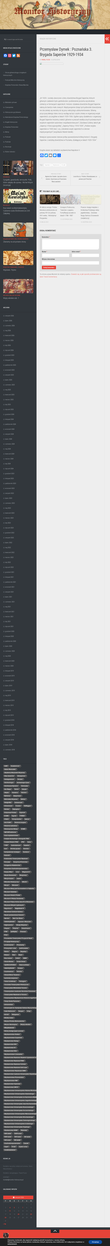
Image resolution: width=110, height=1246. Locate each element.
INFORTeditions (10, 832)
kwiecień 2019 (9, 700)
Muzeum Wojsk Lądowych (14, 905)
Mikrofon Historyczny (12, 882)
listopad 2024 (9, 419)
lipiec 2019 (8, 686)
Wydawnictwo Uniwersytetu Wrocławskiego (19, 1117)
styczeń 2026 (9, 350)
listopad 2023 (9, 478)
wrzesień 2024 (9, 429)
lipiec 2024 (8, 439)
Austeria (15, 792)
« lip (4, 1224)
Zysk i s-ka (23, 1147)
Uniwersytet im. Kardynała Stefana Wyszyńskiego (21, 1008)
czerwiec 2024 (10, 444)
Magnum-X (26, 872)
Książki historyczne (48, 39)
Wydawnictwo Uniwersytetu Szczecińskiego (19, 1110)
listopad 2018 (9, 725)
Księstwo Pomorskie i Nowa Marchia (16, 85)
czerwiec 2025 (10, 385)
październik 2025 (10, 365)
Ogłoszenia (9, 925)
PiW (6, 932)
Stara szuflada (24, 965)
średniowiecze (10, 1150)
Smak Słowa (21, 961)
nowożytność (10, 922)
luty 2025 (8, 404)
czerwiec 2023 (10, 503)
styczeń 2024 (9, 469)
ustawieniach (12, 1244)
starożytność (9, 968)
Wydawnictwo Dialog (11, 1041)
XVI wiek (18, 1137)
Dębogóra (16, 809)
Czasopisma (9, 107)
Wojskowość (56, 165)
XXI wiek (8, 1140)
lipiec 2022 (8, 543)
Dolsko (7, 809)
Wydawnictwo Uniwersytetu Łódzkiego (19, 1124)
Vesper (21, 1011)
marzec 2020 (9, 666)
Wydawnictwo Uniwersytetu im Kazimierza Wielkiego (22, 1097)
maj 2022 (8, 547)
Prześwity (20, 945)
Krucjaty (7, 862)
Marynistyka (9, 878)
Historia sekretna (11, 826)
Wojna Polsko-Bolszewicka (14, 1021)
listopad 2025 (9, 360)
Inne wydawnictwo (11, 835)
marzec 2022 (9, 557)
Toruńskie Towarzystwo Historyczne (16, 984)
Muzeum (15, 885)
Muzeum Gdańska (10, 892)
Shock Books (9, 961)
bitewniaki (18, 802)
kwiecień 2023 (9, 513)
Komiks (26, 849)
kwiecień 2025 (9, 395)
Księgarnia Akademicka (12, 865)
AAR (6, 766)
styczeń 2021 (9, 626)
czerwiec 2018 (10, 750)
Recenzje (8, 147)
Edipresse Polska (10, 812)
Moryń (7, 885)
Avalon (23, 792)
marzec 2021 (9, 617)
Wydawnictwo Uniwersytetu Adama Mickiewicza (22, 1090)
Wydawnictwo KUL (11, 1051)
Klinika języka (15, 849)
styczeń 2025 (9, 409)
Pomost (23, 932)
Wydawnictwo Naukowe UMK (15, 1071)
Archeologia (9, 782)
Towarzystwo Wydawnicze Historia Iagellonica (21, 998)
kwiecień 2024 (9, 454)
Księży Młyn (9, 872)
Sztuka (19, 971)
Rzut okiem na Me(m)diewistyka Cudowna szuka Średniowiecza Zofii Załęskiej (16, 211)
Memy (7, 132)
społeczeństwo (10, 965)
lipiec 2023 (8, 498)
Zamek (26, 1143)
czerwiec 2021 (10, 602)
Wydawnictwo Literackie (13, 1054)
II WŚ (23, 829)
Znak (14, 1147)
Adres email (76, 251)
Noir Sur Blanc (18, 918)
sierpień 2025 (9, 375)
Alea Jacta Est (9, 776)
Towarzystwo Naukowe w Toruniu (16, 994)
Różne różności (10, 152)
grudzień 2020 (9, 631)
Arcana (20, 779)
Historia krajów (20, 822)
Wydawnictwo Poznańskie (14, 1077)
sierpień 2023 (9, 493)
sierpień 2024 (9, 434)
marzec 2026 (9, 340)
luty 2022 (8, 562)
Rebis (7, 951)
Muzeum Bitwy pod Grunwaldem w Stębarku (19, 888)
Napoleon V (48, 165)
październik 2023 (10, 483)
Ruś (14, 955)
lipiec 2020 (8, 646)
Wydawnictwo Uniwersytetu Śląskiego (17, 1127)
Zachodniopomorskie (12, 1143)
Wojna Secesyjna (11, 1024)
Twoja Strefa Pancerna (12, 1001)
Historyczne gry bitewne (13, 112)
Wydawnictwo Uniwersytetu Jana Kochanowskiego (21, 1104)
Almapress (21, 776)
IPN (23, 842)
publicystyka (24, 948)
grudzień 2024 (9, 414)
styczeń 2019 (9, 715)
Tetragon (22, 981)
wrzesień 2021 (9, 587)
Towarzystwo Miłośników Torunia (16, 988)
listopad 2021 (9, 577)
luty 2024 (8, 464)
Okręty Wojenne (21, 925)
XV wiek (27, 1137)
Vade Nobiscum (10, 1011)
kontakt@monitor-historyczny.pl (13, 1180)
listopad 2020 (9, 636)
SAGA (18, 958)
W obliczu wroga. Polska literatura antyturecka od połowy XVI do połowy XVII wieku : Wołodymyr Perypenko (48, 212)
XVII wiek (8, 1137)
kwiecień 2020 (9, 661)
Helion (27, 819)
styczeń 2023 (9, 528)
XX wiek (63, 165)
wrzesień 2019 (9, 676)
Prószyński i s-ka (10, 948)
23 (31, 1214)
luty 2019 (8, 710)
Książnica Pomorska (20, 862)
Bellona (7, 796)
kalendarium (15, 845)
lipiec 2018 (8, 745)
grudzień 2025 (9, 355)
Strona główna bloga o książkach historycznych (14, 74)
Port (6, 935)
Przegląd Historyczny (12, 941)
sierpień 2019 (9, 681)
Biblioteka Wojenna (11, 799)
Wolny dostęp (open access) (14, 1031)
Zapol (6, 1147)
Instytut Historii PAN (11, 842)
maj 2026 (8, 330)
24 (5, 1218)
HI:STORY (8, 822)
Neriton (7, 918)
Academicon (15, 766)
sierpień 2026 (9, 316)
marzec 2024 (9, 459)
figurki (14, 816)
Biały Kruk (17, 796)
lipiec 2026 (8, 321)
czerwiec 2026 (10, 326)
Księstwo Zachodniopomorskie (16, 868)
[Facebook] (5, 31)
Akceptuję (95, 1242)
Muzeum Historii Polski (12, 895)
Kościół (7, 855)
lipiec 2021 (8, 597)
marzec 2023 (9, 518)
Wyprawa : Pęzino (9, 270)
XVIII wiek (18, 1134)
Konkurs (26, 852)
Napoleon (8, 908)
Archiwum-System (11, 786)
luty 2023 (8, 523)
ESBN (6, 816)
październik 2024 (10, 424)
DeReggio (27, 806)
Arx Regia (8, 789)
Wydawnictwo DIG (11, 1044)
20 (18, 1214)
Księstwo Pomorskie (11, 127)
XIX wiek (8, 1134)
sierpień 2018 (9, 740)
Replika (23, 951)
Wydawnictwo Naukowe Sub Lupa (16, 1067)
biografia (8, 802)
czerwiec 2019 (10, 691)
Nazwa (44, 251)
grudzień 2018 (9, 720)
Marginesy (23, 875)
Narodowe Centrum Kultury (14, 912)
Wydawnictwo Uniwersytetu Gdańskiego (19, 1094)
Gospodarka (16, 819)
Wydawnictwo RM (11, 1081)
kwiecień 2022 (9, 552)
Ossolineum (26, 928)
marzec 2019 (9, 705)
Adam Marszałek (10, 769)
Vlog (28, 1011)
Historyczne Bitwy (11, 829)
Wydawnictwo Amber (12, 1034)
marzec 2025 (9, 400)
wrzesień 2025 (9, 370)
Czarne (18, 806)
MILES (24, 882)
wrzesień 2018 (9, 735)
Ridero (7, 955)
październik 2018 (10, 730)
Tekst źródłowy (10, 981)
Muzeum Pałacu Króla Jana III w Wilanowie (19, 902)
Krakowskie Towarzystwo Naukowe (16, 859)
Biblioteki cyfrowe (11, 102)
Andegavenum (9, 779)
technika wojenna (11, 978)
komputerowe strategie (12, 852)
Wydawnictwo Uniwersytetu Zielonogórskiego (20, 1120)
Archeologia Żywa (23, 782)
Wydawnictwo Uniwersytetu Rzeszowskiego (19, 1107)
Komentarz (46, 237)
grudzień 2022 (9, 533)
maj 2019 (8, 695)
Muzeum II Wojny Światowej (14, 898)
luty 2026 (8, 345)
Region (14, 951)
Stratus (20, 968)
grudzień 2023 (9, 474)
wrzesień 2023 (9, 488)
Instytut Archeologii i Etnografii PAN (17, 839)
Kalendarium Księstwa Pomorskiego (16, 117)
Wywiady (24, 1130)
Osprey (15, 928)
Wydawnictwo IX (10, 1048)
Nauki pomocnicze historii (14, 915)
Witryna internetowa (48, 259)
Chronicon (8, 806)
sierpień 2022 (9, 538)
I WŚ (6, 845)
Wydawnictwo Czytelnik (13, 1038)
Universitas (9, 1004)
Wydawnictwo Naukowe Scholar (15, 1064)
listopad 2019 (9, 671)
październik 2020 (10, 641)
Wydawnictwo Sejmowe (12, 1084)
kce (6, 849)
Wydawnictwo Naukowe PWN (14, 1061)
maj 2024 (8, 449)
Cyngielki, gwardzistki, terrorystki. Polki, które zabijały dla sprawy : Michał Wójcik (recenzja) (18, 182)
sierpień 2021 (9, 592)
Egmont (22, 812)
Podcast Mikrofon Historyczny (14, 80)
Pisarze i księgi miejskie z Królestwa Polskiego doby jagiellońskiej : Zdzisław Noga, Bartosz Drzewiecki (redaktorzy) (90, 212)
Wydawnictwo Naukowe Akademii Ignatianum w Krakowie (24, 1057)
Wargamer (15, 1014)
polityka (14, 932)
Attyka (7, 792)
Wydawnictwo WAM (11, 1130)
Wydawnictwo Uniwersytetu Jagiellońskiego (21, 1100)
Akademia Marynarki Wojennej (15, 773)
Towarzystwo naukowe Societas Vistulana (20, 991)
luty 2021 (8, 621)
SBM (25, 958)
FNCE (7, 819)
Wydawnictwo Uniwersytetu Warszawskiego (21, 1114)
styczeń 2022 (9, 567)
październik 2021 (10, 582)
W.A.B (6, 1014)
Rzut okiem (8, 958)
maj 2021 (8, 607)
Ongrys (7, 928)
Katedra (26, 845)
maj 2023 (8, 508)
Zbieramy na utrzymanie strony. (14, 242)
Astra (16, 789)
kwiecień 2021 (9, 612)
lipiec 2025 (8, 380)
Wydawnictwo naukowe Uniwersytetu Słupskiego (21, 1074)
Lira (17, 872)
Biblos (23, 799)
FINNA (22, 816)
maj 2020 (8, 656)
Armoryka (24, 786)
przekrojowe (9, 945)
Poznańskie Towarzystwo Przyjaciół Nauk (18, 938)
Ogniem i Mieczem (24, 922)
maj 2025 (8, 390)
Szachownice (9, 971)
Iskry (29, 842)
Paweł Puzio (46, 60)
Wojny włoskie (25, 1024)
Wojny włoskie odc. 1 (11, 298)
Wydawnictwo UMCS (11, 1087)
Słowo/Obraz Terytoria (12, 975)
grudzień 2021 (9, 572)
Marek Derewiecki (10, 875)
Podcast (8, 137)
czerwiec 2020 (10, 651)
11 (10, 1211)
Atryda (24, 789)
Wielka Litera (9, 1018)
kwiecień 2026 (9, 335)
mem (19, 878)
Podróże (8, 142)
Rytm (20, 955)
